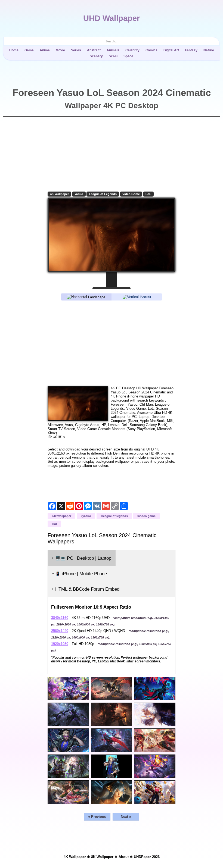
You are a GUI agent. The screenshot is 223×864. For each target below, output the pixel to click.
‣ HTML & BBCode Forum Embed (85, 589)
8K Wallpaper (102, 857)
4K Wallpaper (59, 194)
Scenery (96, 56)
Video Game (131, 194)
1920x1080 (59, 644)
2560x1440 (59, 631)
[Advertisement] (111, 343)
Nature (208, 50)
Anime (45, 50)
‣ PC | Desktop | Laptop (81, 558)
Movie (60, 50)
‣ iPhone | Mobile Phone (79, 573)
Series (76, 50)
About (124, 857)
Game (29, 50)
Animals (113, 50)
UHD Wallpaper (111, 18)
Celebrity (132, 50)
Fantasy (191, 50)
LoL (148, 194)
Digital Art (171, 50)
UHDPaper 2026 (147, 857)
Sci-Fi (113, 56)
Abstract (94, 50)
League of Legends (103, 194)
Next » (126, 817)
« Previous (97, 817)
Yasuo (79, 194)
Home (13, 50)
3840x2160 (59, 618)
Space (128, 56)
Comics (151, 50)
